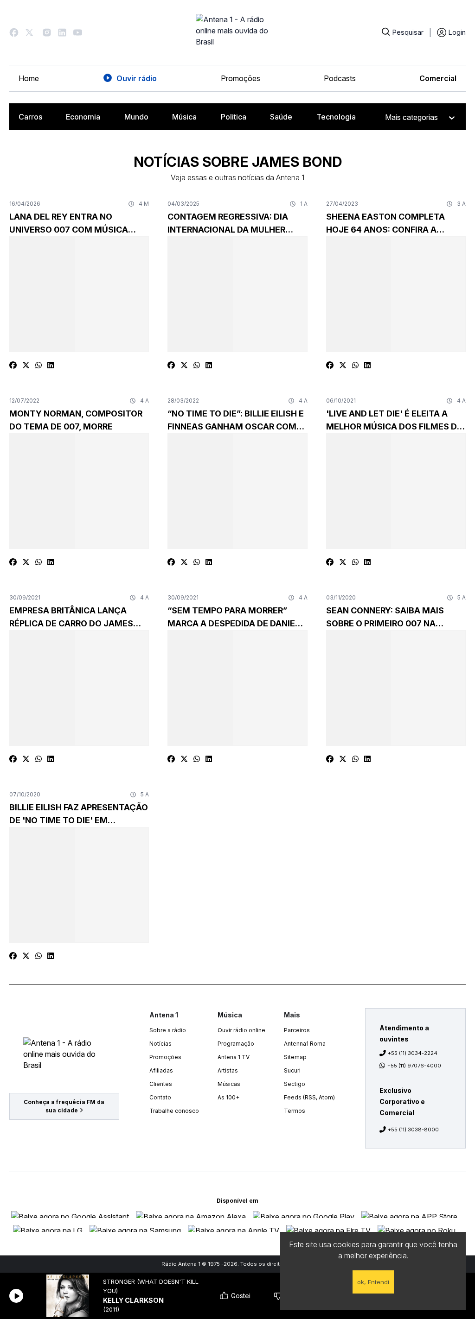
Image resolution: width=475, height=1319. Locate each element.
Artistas (228, 1070)
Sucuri (292, 1070)
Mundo (136, 116)
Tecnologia (336, 116)
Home (29, 78)
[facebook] (13, 365)
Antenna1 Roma (305, 1043)
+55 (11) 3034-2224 (412, 1053)
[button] (14, 32)
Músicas (229, 1083)
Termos (294, 1110)
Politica (233, 116)
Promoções (240, 78)
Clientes (160, 1083)
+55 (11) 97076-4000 (414, 1065)
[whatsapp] (38, 365)
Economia (83, 116)
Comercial (437, 78)
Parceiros (297, 1030)
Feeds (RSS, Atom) (309, 1097)
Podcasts (340, 78)
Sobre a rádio (167, 1030)
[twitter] (26, 365)
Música (184, 116)
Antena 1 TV (234, 1057)
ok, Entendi (373, 1282)
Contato (160, 1097)
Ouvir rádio (136, 78)
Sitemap (295, 1057)
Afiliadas (161, 1070)
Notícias (160, 1043)
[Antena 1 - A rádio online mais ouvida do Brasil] (237, 32)
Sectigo (294, 1083)
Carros (30, 116)
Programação (236, 1043)
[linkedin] (50, 365)
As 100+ (228, 1097)
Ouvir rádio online (241, 1030)
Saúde (281, 116)
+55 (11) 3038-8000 (413, 1129)
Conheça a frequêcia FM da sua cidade (64, 1106)
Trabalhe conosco (174, 1110)
